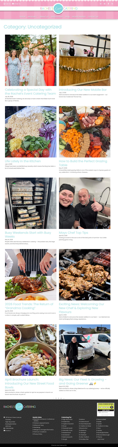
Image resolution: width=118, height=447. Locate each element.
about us (44, 16)
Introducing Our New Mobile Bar (83, 90)
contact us (93, 16)
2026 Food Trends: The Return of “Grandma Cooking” (29, 306)
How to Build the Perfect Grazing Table (83, 163)
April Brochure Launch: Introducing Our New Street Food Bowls (29, 383)
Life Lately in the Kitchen (23, 161)
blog (67, 16)
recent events (79, 16)
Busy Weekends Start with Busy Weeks (28, 234)
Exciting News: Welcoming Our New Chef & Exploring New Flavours (81, 308)
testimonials (57, 16)
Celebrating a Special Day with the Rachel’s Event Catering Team (30, 92)
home (22, 16)
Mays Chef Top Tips (73, 232)
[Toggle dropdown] (36, 16)
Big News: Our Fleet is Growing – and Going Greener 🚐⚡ (83, 381)
